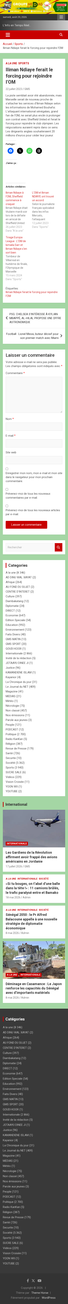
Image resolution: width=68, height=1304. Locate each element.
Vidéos (10, 777)
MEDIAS (10, 696)
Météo (10, 701)
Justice (10, 667)
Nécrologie (12, 705)
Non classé (13, 710)
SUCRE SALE (14, 772)
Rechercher (58, 547)
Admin (27, 897)
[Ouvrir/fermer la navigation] (8, 34)
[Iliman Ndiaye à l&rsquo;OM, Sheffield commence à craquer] (19, 212)
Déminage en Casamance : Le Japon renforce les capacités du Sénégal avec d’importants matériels (34, 988)
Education (12, 625)
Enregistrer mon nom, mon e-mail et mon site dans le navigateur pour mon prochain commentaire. (34, 477)
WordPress (49, 1297)
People (10, 724)
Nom (10, 419)
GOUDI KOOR (14, 648)
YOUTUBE (12, 791)
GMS (27, 89)
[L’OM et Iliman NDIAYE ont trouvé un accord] (45, 210)
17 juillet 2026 (14, 866)
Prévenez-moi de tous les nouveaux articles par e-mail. (33, 512)
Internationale (14, 653)
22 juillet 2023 (14, 89)
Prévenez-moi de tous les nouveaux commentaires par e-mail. (28, 495)
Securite (11, 758)
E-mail (10, 435)
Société (10, 762)
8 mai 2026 (12, 932)
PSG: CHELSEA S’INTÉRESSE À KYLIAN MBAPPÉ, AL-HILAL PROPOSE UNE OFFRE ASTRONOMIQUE (35, 318)
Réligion (10, 743)
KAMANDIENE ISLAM (19, 672)
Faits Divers (13, 634)
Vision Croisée (15, 782)
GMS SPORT (13, 644)
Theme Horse (39, 1292)
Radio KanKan (14, 739)
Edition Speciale (15, 620)
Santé (9, 753)
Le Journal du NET (17, 686)
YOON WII (12, 786)
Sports (23, 63)
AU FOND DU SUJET (18, 587)
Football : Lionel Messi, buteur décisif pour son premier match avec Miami (32, 336)
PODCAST (12, 729)
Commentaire (15, 373)
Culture (10, 596)
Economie (12, 615)
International (16, 804)
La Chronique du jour (18, 682)
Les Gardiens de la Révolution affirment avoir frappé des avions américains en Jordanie (31, 856)
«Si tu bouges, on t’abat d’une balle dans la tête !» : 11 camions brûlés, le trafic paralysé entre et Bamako (33, 888)
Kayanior (11, 677)
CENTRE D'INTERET (18, 591)
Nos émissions (15, 715)
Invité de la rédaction (18, 658)
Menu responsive (61, 17)
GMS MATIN (13, 639)
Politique (11, 734)
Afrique (10, 582)
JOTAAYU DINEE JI (17, 663)
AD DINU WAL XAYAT (19, 577)
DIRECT (10, 610)
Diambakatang (14, 601)
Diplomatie (12, 606)
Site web (11, 452)
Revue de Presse (16, 748)
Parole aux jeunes (17, 720)
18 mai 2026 (13, 897)
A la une (11, 63)
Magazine (12, 691)
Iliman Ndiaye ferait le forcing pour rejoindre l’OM (32, 294)
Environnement (15, 629)
